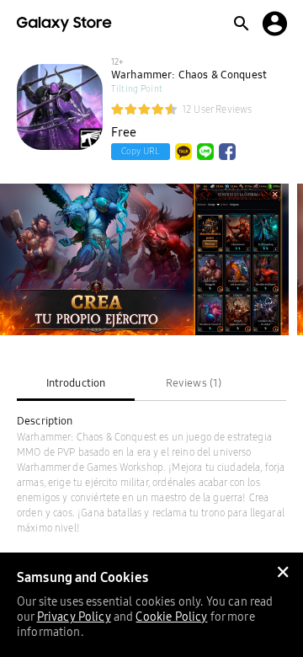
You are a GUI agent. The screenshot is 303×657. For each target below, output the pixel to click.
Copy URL (140, 151)
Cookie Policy (171, 617)
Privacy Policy (74, 617)
